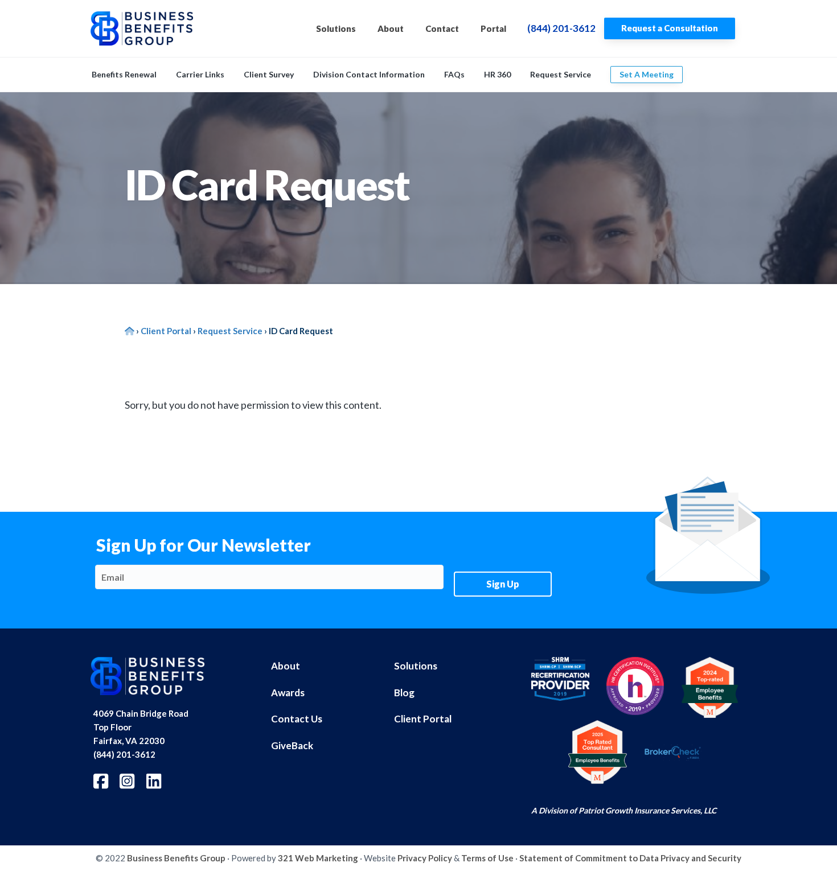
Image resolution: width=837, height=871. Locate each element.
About (285, 666)
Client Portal (423, 719)
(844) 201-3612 (561, 28)
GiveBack (292, 745)
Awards (288, 693)
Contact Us (296, 719)
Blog (404, 693)
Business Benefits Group (176, 858)
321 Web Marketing (318, 858)
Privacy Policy (424, 858)
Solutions (415, 666)
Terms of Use (487, 858)
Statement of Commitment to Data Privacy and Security (630, 858)
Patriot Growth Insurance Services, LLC (647, 810)
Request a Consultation (669, 28)
